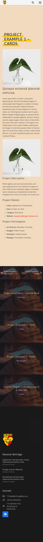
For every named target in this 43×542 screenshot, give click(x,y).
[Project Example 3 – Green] (21, 359)
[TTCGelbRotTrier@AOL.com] (5, 496)
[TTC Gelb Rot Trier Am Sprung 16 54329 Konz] (5, 506)
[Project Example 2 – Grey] (21, 327)
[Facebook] (5, 514)
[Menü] (40, 2)
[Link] (4, 3)
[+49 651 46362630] (5, 500)
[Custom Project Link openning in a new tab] (21, 390)
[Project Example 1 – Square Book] (21, 295)
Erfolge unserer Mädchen (13, 469)
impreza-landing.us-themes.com (26, 216)
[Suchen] (33, 2)
